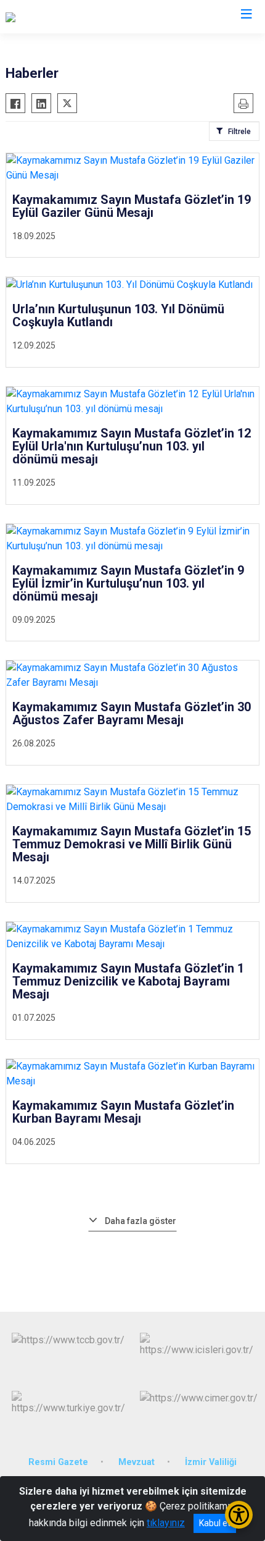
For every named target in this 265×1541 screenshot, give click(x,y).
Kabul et (214, 1523)
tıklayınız (166, 1523)
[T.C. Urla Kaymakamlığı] (53, 16)
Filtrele (239, 131)
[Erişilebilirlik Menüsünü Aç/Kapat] (239, 1515)
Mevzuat (136, 1462)
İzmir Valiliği (211, 1462)
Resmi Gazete (58, 1462)
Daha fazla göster (140, 1221)
